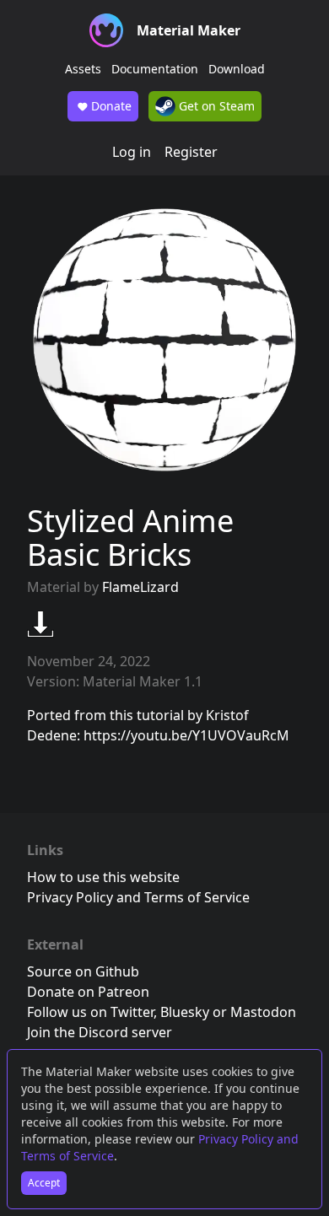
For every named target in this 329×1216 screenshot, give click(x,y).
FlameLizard (140, 587)
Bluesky (184, 1012)
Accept (44, 1183)
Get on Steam (215, 106)
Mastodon (263, 1012)
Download (236, 69)
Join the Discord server (99, 1032)
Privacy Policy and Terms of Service (138, 897)
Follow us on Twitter (90, 1012)
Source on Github (83, 971)
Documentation (154, 69)
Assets (83, 69)
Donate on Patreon (88, 991)
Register (191, 152)
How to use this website (103, 877)
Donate (111, 106)
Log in (131, 152)
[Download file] (40, 624)
